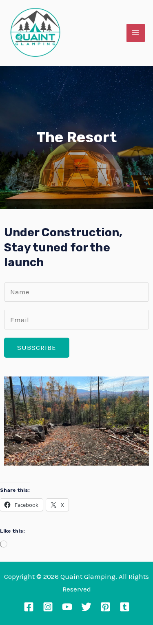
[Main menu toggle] (135, 33)
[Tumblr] (125, 607)
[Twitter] (86, 607)
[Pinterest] (105, 607)
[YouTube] (67, 607)
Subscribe (36, 347)
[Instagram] (48, 607)
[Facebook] (29, 607)
